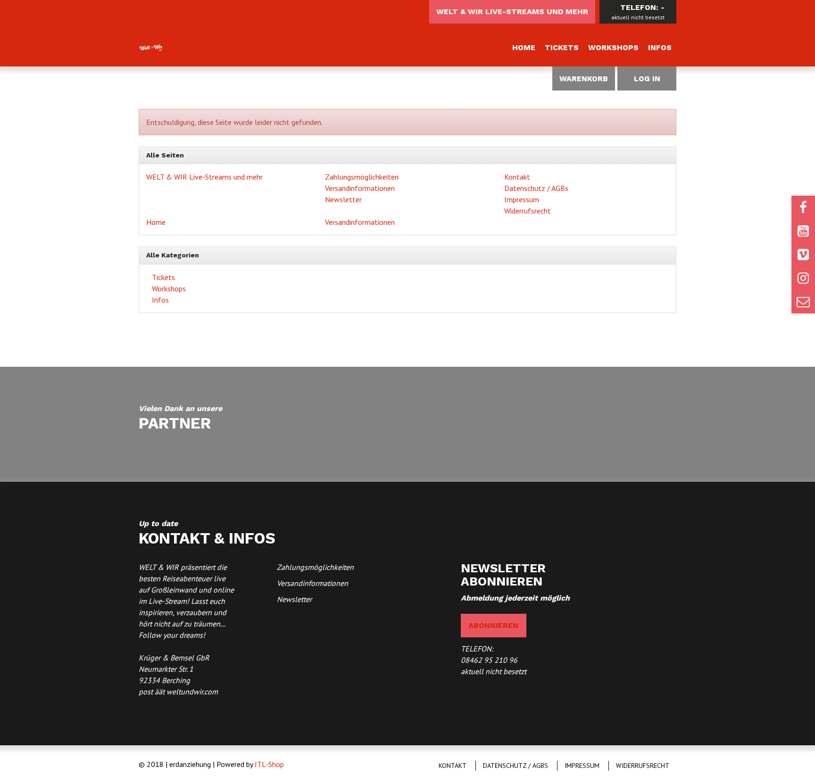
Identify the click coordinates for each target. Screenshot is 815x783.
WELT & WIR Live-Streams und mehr (512, 11)
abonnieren (493, 625)
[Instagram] (803, 278)
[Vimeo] (803, 254)
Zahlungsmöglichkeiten (362, 176)
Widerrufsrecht (527, 210)
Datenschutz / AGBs (536, 188)
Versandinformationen (360, 188)
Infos (660, 47)
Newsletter (343, 199)
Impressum (521, 199)
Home (523, 47)
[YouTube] (803, 231)
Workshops (613, 47)
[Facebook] (803, 207)
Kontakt (517, 176)
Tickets (562, 47)
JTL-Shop (269, 764)
